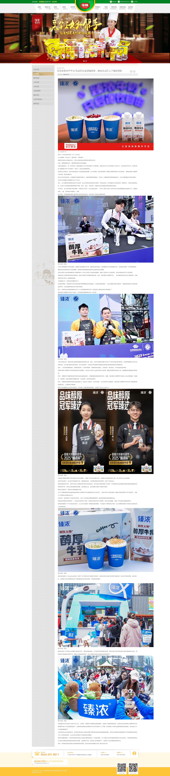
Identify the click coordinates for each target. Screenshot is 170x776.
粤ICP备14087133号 (37, 772)
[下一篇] (134, 71)
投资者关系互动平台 (125, 1)
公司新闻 (36, 73)
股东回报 (36, 78)
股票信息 (36, 103)
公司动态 (36, 86)
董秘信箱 (114, 1)
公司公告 (36, 69)
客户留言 (135, 1)
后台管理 (64, 770)
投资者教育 (37, 91)
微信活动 (36, 95)
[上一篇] (131, 71)
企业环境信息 (37, 99)
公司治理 (36, 82)
